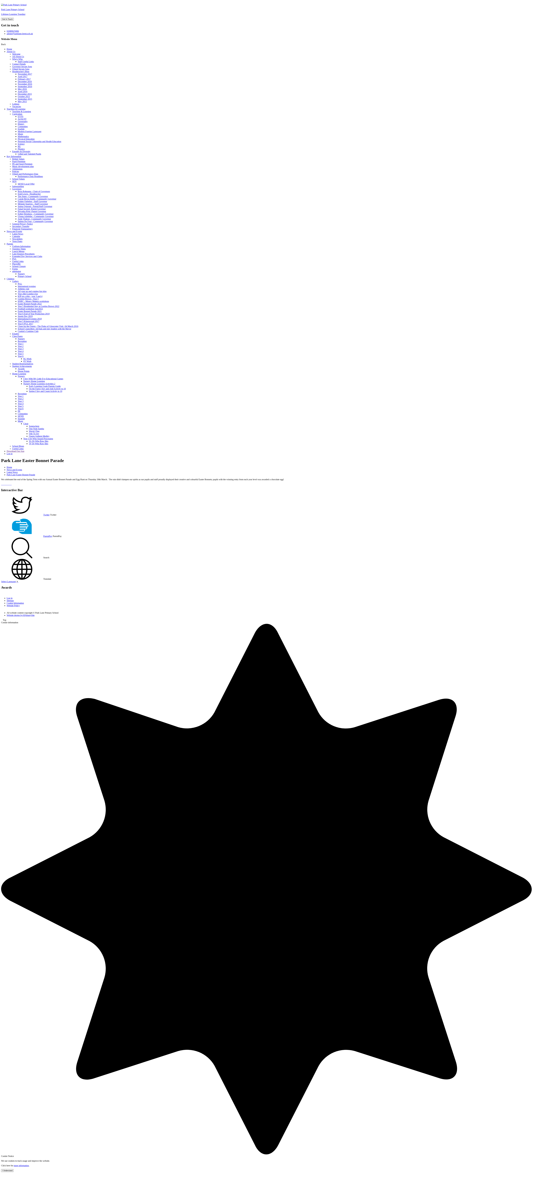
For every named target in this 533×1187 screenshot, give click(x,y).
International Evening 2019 (30, 319)
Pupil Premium (18, 161)
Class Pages (17, 336)
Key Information (14, 156)
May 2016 (22, 89)
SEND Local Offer (26, 184)
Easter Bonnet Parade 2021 (30, 311)
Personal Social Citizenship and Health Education (39, 141)
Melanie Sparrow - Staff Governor (33, 204)
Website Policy (13, 605)
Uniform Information (21, 246)
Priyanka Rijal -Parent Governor (32, 211)
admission (16, 271)
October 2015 (24, 96)
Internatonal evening (27, 286)
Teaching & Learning (16, 109)
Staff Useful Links (26, 61)
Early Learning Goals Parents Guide (45, 386)
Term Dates (17, 241)
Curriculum (17, 114)
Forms (15, 269)
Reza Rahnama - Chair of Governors (34, 191)
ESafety (15, 334)
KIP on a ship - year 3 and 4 (30, 296)
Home (9, 49)
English (21, 129)
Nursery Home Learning (34, 381)
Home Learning (19, 374)
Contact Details (19, 64)
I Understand (7, 1171)
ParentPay (47, 536)
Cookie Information (15, 603)
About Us (11, 51)
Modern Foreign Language (29, 131)
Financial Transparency (22, 229)
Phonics (21, 149)
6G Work (27, 359)
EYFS (20, 116)
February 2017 (24, 79)
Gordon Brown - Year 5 (28, 299)
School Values (18, 179)
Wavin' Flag (34, 431)
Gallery (15, 281)
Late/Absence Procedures (23, 254)
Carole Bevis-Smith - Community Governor (37, 199)
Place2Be (16, 264)
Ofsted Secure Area (20, 69)
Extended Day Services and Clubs (27, 256)
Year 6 (20, 356)
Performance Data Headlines (30, 176)
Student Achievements (22, 366)
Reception (22, 341)
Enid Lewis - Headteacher (29, 194)
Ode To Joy (34, 433)
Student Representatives (22, 364)
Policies (15, 171)
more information (21, 1165)
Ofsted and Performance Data (25, 174)
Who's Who (17, 59)
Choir (25, 423)
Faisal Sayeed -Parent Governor (32, 209)
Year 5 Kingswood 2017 (28, 321)
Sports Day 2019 (25, 316)
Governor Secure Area (22, 66)
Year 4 (20, 351)
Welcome (16, 54)
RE (19, 146)
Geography (23, 121)
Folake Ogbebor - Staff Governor (32, 201)
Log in (9, 453)
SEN (14, 181)
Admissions (17, 169)
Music (20, 134)
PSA (14, 259)
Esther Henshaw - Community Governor (35, 214)
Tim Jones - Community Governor (33, 196)
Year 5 (20, 354)
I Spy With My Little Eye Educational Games (43, 379)
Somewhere (34, 426)
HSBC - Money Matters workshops (33, 301)
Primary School (24, 276)
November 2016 (25, 84)
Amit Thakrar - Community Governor (34, 219)
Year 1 (20, 344)
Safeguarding (18, 186)
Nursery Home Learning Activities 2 (39, 384)
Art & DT (22, 119)
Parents (10, 244)
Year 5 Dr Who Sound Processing (38, 438)
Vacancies (16, 106)
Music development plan (23, 166)
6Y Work (27, 361)
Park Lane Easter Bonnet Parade (21, 475)
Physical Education (26, 139)
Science (21, 144)
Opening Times (19, 249)
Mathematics (23, 136)
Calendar (16, 236)
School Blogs (18, 446)
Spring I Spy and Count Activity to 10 (45, 391)
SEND (21, 416)
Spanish (21, 418)
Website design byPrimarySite (21, 615)
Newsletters (17, 239)
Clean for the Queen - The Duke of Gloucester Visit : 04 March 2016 (48, 326)
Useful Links (18, 261)
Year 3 (20, 349)
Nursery (21, 274)
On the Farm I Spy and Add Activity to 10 (47, 389)
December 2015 (25, 94)
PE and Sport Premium (22, 164)
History (21, 124)
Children (10, 279)
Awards (21, 369)
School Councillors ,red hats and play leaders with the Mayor (44, 329)
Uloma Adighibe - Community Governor (36, 216)
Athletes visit (23, 289)
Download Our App (15, 451)
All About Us (18, 56)
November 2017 (25, 74)
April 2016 (22, 91)
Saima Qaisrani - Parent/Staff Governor (35, 206)
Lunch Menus (18, 251)
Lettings (15, 104)
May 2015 (22, 101)
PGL (20, 284)
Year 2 (20, 346)
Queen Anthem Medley (39, 436)
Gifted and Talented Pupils (29, 154)
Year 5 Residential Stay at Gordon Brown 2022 (38, 306)
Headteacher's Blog (20, 71)
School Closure (19, 266)
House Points (23, 371)
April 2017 (22, 76)
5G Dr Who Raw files (38, 441)
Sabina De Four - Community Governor (35, 221)
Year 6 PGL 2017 (25, 324)
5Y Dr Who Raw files (38, 443)
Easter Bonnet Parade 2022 (30, 304)
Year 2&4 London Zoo (28, 294)
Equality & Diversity (21, 151)
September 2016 (25, 86)
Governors (17, 189)
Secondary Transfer (20, 226)
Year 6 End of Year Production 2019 (34, 314)
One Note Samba (36, 428)
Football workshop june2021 (30, 309)
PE (19, 411)
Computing (23, 126)
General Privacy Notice (22, 224)
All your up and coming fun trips (32, 291)
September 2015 (25, 99)
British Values (18, 159)
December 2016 (25, 81)
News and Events (14, 231)
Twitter (46, 515)
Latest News (17, 234)
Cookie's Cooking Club (28, 331)
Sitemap (10, 600)
